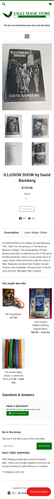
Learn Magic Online (35, 232)
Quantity (27, 194)
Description (11, 232)
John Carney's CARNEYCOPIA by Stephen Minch (40, 325)
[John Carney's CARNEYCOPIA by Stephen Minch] (40, 303)
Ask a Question (18, 413)
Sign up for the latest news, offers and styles (23, 438)
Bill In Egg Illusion (13, 314)
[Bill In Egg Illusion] (13, 299)
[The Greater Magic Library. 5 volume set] (13, 353)
